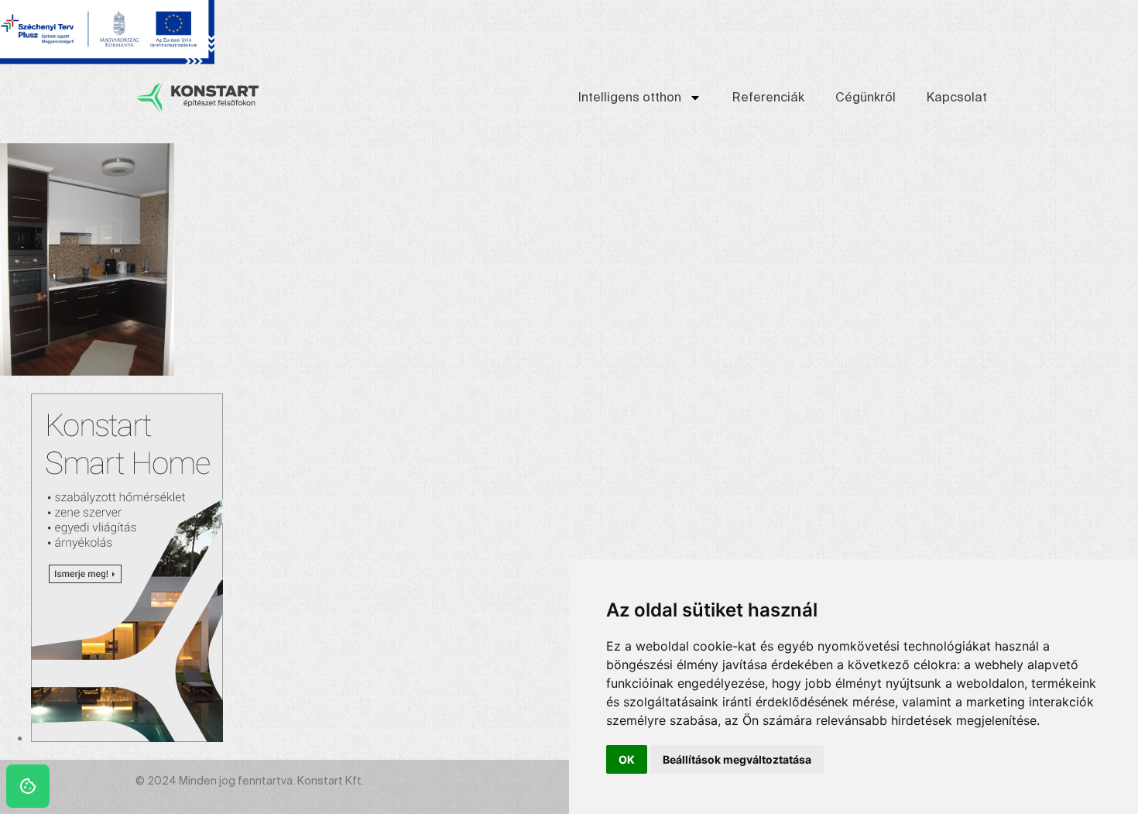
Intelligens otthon (629, 97)
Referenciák (768, 97)
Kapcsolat (957, 97)
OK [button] (627, 759)
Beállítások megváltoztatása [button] (737, 759)
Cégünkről (865, 97)
